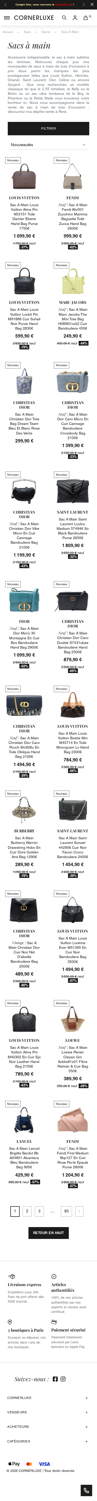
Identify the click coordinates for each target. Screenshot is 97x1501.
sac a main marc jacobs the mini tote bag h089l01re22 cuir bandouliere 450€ (72, 318)
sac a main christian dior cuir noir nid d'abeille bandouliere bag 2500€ (24, 954)
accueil (8, 32)
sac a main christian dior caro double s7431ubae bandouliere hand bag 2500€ (72, 642)
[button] (64, 17)
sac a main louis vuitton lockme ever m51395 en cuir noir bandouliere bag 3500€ (72, 950)
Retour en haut (48, 1233)
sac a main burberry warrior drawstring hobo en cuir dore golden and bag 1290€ (24, 847)
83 (66, 1211)
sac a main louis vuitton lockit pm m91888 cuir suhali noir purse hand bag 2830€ (24, 318)
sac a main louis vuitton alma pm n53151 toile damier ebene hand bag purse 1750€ (24, 216)
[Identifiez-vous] (75, 17)
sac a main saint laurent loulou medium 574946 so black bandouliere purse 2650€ (73, 528)
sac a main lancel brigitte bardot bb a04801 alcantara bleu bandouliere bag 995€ (24, 1157)
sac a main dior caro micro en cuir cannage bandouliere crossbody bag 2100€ (72, 426)
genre (46, 32)
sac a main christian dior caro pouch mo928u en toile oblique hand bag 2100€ (24, 747)
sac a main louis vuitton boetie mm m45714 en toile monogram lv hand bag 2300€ (72, 742)
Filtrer (48, 128)
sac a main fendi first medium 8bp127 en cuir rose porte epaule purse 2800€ (73, 1157)
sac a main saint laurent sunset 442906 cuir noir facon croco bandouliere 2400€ (72, 847)
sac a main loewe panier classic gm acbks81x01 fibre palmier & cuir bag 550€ (72, 1059)
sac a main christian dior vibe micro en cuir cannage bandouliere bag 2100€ (24, 535)
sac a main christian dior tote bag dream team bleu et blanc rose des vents (24, 423)
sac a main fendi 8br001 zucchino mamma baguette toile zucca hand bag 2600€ (72, 216)
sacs (27, 32)
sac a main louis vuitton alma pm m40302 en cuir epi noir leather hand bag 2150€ (24, 1056)
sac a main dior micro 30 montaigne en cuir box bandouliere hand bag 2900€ (24, 637)
